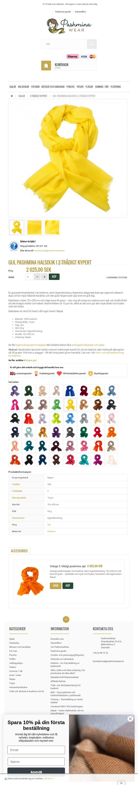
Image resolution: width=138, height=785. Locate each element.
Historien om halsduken (62, 659)
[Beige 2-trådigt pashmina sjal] (42, 391)
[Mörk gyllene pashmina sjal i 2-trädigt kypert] (42, 432)
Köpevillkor (56, 643)
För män (35, 86)
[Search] (92, 44)
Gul (49, 524)
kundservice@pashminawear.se (49, 250)
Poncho (71, 86)
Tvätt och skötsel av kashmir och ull (26, 691)
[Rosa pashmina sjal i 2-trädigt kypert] (84, 446)
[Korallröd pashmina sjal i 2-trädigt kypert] (28, 418)
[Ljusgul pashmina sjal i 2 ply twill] (97, 418)
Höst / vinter (15, 675)
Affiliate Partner (58, 681)
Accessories (19, 551)
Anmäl (36, 772)
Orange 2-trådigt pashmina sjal (68, 566)
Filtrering (116, 86)
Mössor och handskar (53, 86)
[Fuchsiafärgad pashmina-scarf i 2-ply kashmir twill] (15, 404)
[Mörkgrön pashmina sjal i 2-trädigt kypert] (84, 432)
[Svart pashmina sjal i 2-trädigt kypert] (28, 459)
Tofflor (12, 659)
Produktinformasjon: (20, 472)
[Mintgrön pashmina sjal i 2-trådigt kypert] (28, 432)
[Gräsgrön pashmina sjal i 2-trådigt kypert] (56, 404)
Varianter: (13, 382)
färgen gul (30, 360)
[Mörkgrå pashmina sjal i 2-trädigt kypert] (70, 432)
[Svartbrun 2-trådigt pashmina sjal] (56, 459)
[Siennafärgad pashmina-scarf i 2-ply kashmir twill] (15, 459)
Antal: (11, 277)
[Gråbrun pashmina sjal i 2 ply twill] (28, 404)
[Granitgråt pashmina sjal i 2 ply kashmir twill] (42, 404)
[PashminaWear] (69, 24)
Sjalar (12, 86)
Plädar (89, 86)
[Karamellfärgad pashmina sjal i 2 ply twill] (84, 404)
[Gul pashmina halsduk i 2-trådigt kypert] (17, 227)
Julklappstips (16, 663)
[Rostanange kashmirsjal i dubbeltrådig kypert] (97, 446)
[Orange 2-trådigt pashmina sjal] (111, 432)
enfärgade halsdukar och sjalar (88, 345)
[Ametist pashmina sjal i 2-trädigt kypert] (15, 391)
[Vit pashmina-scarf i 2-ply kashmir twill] (111, 459)
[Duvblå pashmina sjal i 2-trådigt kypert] (111, 391)
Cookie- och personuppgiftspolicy (67, 655)
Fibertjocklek (19, 498)
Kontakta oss (57, 639)
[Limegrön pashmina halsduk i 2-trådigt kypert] (56, 418)
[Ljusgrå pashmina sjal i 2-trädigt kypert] (84, 418)
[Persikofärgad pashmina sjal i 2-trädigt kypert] (15, 446)
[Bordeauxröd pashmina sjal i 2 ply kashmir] (84, 391)
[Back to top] (66, 619)
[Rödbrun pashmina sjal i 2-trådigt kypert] (56, 446)
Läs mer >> (49, 778)
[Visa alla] (116, 277)
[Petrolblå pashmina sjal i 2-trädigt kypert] (28, 446)
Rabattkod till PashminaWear (65, 677)
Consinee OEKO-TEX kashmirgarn (67, 706)
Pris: (11, 271)
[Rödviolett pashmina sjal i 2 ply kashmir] (70, 446)
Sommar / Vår (102, 86)
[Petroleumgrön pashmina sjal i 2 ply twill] (42, 446)
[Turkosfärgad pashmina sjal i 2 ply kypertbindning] (84, 459)
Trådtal (16, 484)
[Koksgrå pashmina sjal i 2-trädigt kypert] (111, 404)
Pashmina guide (58, 651)
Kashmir (51, 531)
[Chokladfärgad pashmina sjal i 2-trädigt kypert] (97, 404)
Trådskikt (17, 491)
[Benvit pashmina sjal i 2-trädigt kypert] (56, 391)
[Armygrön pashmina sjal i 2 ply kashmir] (28, 391)
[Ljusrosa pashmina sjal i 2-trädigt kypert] (111, 418)
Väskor (12, 667)
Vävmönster (18, 518)
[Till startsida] (12, 96)
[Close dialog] (130, 719)
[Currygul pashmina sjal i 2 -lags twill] (97, 391)
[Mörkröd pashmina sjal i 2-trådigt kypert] (97, 432)
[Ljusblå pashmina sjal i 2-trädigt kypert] (70, 418)
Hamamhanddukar (18, 687)
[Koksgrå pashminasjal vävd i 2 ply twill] (15, 418)
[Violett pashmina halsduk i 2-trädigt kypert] (97, 459)
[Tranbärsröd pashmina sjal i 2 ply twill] (70, 459)
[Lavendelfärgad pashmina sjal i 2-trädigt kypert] (42, 418)
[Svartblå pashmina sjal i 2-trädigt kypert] (42, 459)
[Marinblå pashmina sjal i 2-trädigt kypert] (15, 432)
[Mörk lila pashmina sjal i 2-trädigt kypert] (56, 432)
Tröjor (80, 86)
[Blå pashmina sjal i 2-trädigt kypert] (70, 391)
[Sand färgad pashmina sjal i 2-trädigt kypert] (111, 446)
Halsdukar (23, 86)
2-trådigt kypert (38, 96)
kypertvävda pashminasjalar (31, 345)
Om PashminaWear (60, 647)
